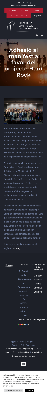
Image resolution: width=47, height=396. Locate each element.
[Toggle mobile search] (37, 35)
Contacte (38, 292)
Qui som (38, 276)
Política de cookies (21, 352)
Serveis (38, 280)
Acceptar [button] (30, 390)
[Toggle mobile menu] (42, 35)
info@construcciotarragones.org (23, 5)
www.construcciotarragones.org (20, 349)
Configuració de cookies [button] (13, 390)
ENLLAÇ (16, 248)
